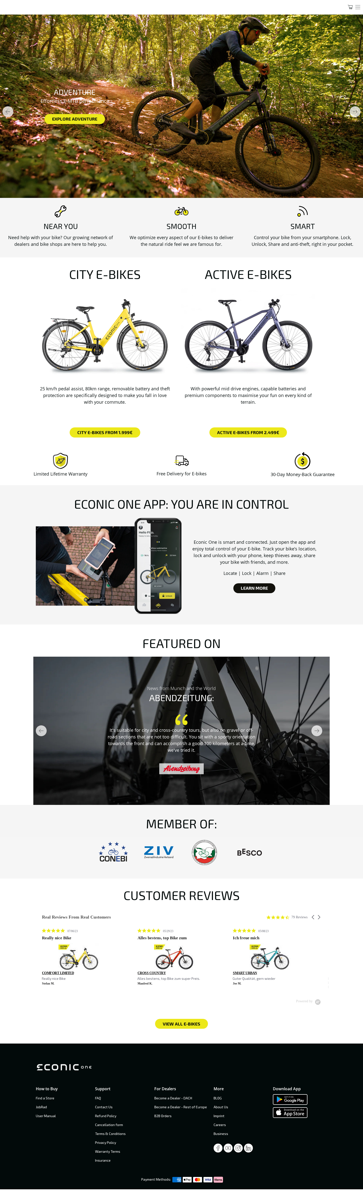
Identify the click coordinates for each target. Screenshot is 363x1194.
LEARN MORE (254, 588)
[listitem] (79, 957)
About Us (221, 1107)
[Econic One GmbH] (168, 7)
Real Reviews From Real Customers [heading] (76, 917)
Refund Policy (105, 1116)
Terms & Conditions (110, 1133)
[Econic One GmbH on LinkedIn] (248, 1149)
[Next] (355, 111)
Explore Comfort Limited (95, 119)
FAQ (98, 1098)
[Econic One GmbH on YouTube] (228, 1149)
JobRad (41, 1107)
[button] (313, 917)
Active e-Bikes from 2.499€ (248, 432)
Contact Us (104, 1107)
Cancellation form (109, 1125)
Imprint (219, 1116)
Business (221, 1133)
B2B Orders (163, 1116)
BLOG (218, 1098)
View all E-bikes (181, 1023)
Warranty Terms (107, 1151)
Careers (220, 1125)
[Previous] (7, 111)
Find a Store (45, 1098)
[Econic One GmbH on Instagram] (238, 1149)
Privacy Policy (105, 1142)
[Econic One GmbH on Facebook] (218, 1149)
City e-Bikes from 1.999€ (105, 432)
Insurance (103, 1160)
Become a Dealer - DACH (173, 1098)
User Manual (46, 1116)
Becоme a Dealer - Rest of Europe (180, 1107)
